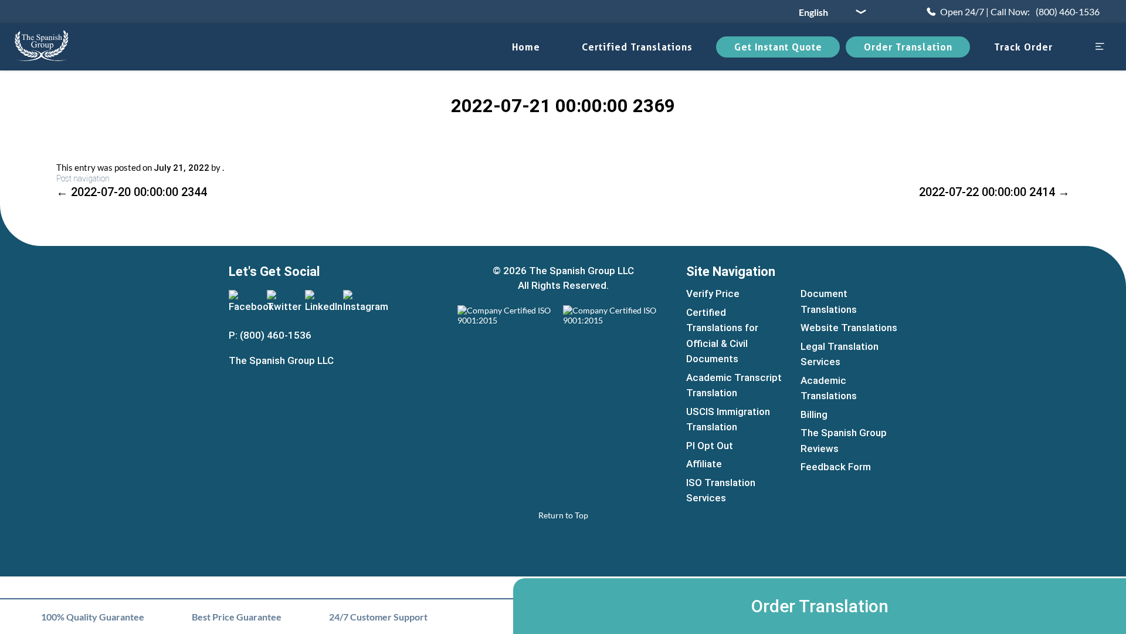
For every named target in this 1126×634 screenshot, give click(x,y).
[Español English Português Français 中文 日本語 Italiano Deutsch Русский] (828, 11)
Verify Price (713, 293)
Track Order (1023, 47)
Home (526, 47)
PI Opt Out (709, 445)
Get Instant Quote (778, 47)
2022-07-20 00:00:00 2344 (131, 192)
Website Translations (849, 327)
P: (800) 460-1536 (270, 335)
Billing (814, 414)
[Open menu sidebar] (1099, 47)
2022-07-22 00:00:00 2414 (994, 192)
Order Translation (908, 47)
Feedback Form (836, 467)
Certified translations (637, 47)
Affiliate (704, 464)
